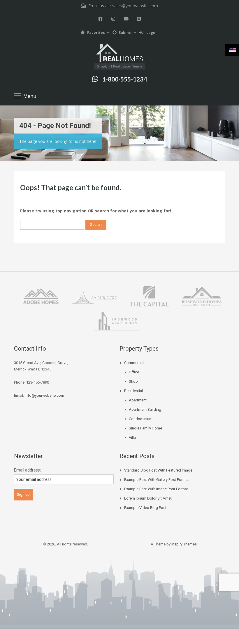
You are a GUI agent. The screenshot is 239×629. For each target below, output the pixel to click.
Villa (132, 437)
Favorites (96, 32)
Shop (133, 381)
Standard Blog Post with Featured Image (158, 470)
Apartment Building (145, 409)
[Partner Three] (149, 296)
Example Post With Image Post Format (156, 489)
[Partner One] (41, 296)
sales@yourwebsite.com (135, 5)
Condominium (140, 419)
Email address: (27, 470)
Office (134, 372)
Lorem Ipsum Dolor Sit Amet (148, 498)
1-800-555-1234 (124, 79)
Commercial (134, 363)
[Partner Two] (94, 296)
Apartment (138, 400)
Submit (125, 32)
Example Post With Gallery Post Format (156, 479)
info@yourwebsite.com (44, 395)
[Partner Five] (116, 321)
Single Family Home (145, 428)
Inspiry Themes (184, 544)
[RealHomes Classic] (119, 53)
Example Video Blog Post (145, 507)
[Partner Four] (202, 296)
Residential (133, 391)
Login (151, 32)
